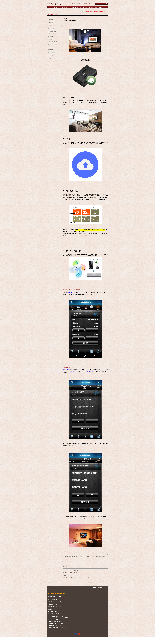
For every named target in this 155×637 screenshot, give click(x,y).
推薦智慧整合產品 (52, 58)
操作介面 (51, 55)
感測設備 (51, 22)
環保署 (78, 445)
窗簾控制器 (50, 39)
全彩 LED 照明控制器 (52, 41)
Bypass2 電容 (51, 44)
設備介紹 (102, 9)
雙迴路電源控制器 (52, 34)
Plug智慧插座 (51, 47)
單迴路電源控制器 (52, 31)
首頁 (92, 9)
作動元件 (106, 9)
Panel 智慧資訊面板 (52, 52)
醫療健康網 (86, 235)
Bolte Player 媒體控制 (52, 49)
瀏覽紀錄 (106, 1)
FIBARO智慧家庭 (97, 9)
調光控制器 (50, 36)
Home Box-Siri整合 (52, 28)
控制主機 (51, 19)
